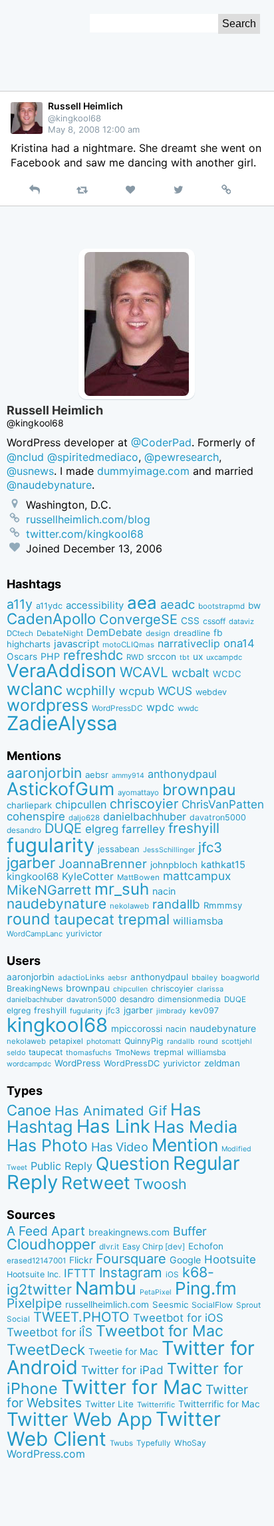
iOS (172, 1274)
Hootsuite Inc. (34, 1274)
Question (133, 1163)
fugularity (50, 845)
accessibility (95, 605)
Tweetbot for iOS (178, 1317)
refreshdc (93, 655)
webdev (211, 692)
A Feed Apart (46, 1231)
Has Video (119, 1146)
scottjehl (236, 1041)
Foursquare (131, 1259)
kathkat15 (223, 865)
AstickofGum (60, 788)
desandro (24, 830)
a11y (20, 604)
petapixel (66, 1041)
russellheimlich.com (107, 1304)
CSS (190, 620)
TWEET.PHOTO (81, 1316)
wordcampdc (29, 1064)
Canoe (29, 1110)
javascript (76, 644)
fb (218, 632)
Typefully (153, 1443)
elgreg (101, 829)
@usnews (30, 470)
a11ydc (49, 606)
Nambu (105, 1288)
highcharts (29, 644)
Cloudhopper (51, 1244)
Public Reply (61, 1166)
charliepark (29, 805)
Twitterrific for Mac (219, 1404)
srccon (161, 656)
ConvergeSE (138, 619)
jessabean (119, 849)
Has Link (113, 1126)
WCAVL (144, 672)
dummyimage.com (143, 470)
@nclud (25, 457)
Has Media (195, 1127)
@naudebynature (49, 484)
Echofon (205, 1246)
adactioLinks (81, 977)
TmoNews (132, 1052)
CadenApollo (51, 618)
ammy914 (128, 775)
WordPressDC (117, 708)
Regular (206, 1163)
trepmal (144, 919)
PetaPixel (156, 1292)
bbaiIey (204, 977)
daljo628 (84, 817)
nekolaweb (129, 906)
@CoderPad (161, 442)
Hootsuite (230, 1259)
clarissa (210, 988)
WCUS (175, 691)
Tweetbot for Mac (159, 1331)
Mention (185, 1144)
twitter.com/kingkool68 (85, 533)
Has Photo (47, 1145)
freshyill (193, 828)
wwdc (188, 708)
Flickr (80, 1260)
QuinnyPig (144, 1041)
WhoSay (190, 1443)
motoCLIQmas (128, 644)
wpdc (160, 707)
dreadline (192, 633)
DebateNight (60, 633)
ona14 (239, 643)
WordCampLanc (35, 933)
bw (254, 605)
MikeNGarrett (49, 890)
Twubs (121, 1443)
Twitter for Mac (131, 1387)
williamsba (198, 921)
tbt (185, 657)
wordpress (47, 705)
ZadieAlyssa (62, 723)
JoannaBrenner (103, 863)
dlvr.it (109, 1246)
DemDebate (114, 633)
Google (185, 1259)
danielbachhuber (144, 816)
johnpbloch (174, 864)
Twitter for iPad (122, 1370)
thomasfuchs (89, 1052)
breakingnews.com (129, 1232)
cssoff (214, 621)
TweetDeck (46, 1349)
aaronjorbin (44, 773)
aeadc (177, 604)
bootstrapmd (221, 606)
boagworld (240, 977)
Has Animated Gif (111, 1110)
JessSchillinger (169, 850)
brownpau (198, 790)
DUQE (63, 828)
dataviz (241, 621)
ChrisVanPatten (223, 804)
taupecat (84, 919)
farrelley (143, 829)
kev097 (204, 1010)
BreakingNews (35, 988)
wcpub (136, 691)
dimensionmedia (189, 999)
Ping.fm (206, 1288)
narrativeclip (189, 643)
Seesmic (170, 1304)
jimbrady (171, 1011)
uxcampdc (224, 657)
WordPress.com (46, 1454)
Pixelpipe (34, 1303)
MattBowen (138, 877)
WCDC (227, 673)
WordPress (77, 1063)
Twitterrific (156, 1404)
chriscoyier (144, 804)
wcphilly (91, 690)
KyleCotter (88, 876)
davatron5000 (218, 817)
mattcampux (197, 876)
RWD (135, 657)
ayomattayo (138, 792)
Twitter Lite (109, 1404)
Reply (32, 1182)
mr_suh (121, 889)
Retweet (95, 1182)
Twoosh (160, 1183)
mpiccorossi (136, 1028)
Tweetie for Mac (123, 1351)
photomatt (103, 1041)
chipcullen (80, 804)
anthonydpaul (182, 774)
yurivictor (84, 933)
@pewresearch (181, 457)
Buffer (190, 1231)
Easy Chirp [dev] (153, 1246)
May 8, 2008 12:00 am (94, 129)
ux (198, 656)
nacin (164, 891)
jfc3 (210, 847)
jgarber (31, 862)
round (29, 918)
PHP (50, 656)
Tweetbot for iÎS (49, 1332)
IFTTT (80, 1273)
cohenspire (36, 816)
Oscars (22, 656)
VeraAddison (61, 670)
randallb (176, 904)
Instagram (130, 1272)
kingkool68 (33, 876)
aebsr (96, 774)
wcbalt (190, 672)
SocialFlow (212, 1305)
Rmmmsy (223, 905)
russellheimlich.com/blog (88, 519)
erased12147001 (36, 1260)
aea (142, 602)
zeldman (222, 1063)
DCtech (20, 633)
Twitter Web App (79, 1419)
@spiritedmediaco (92, 457)
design (158, 633)
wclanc (35, 688)
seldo (16, 1053)
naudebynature (56, 903)
